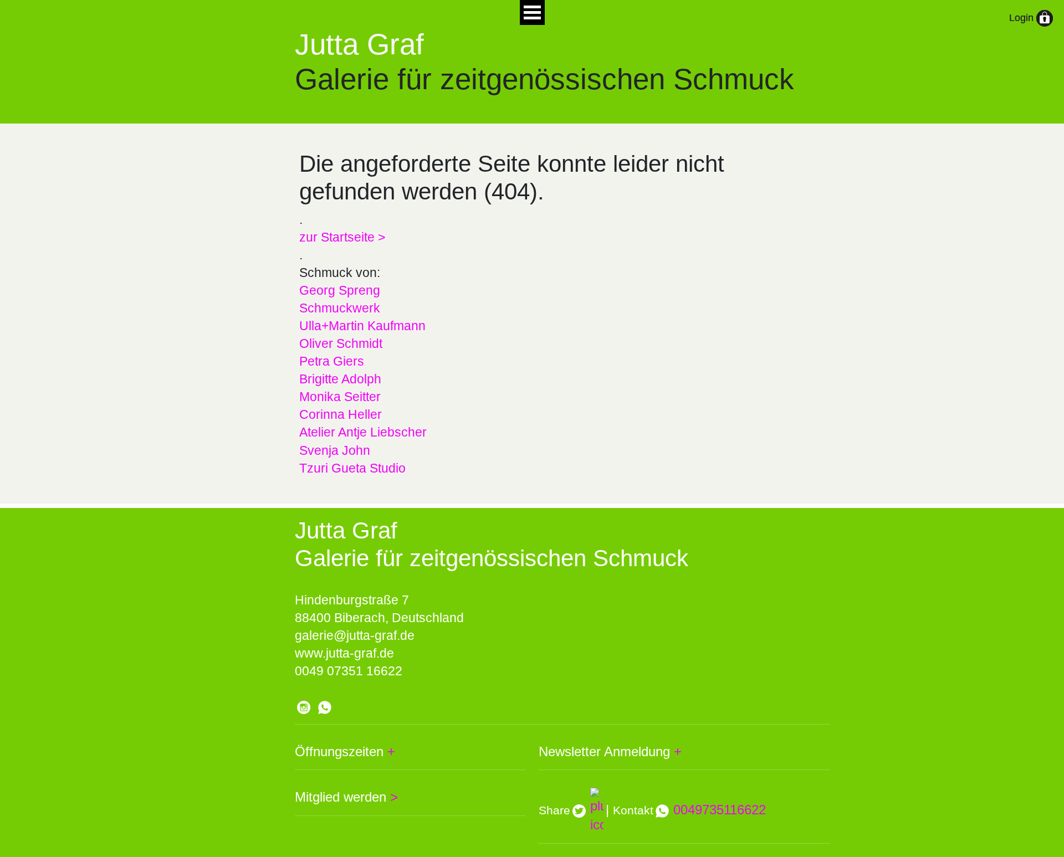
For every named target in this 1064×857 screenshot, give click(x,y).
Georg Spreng (339, 290)
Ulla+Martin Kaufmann (362, 326)
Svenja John (334, 450)
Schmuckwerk (339, 308)
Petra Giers (331, 361)
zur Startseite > (342, 237)
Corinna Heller (340, 414)
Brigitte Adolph (340, 379)
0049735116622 (719, 809)
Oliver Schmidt (340, 343)
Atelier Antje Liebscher (363, 432)
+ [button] (389, 751)
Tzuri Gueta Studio (352, 468)
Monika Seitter (340, 396)
